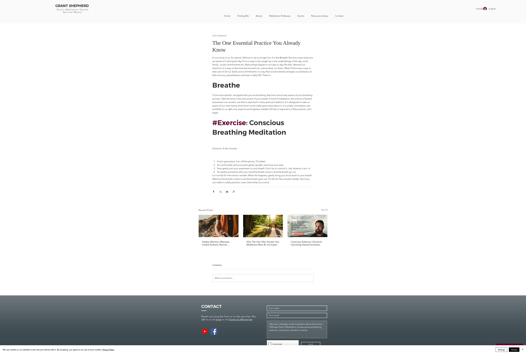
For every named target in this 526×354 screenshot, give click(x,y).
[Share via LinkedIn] (227, 191)
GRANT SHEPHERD (72, 6)
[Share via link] (233, 191)
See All (324, 209)
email (218, 319)
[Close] (522, 349)
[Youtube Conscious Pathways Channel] (204, 331)
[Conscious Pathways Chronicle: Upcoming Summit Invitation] (307, 226)
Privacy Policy (108, 349)
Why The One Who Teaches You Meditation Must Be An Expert (262, 243)
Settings (501, 349)
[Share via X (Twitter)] (220, 191)
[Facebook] (213, 331)
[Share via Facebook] (213, 191)
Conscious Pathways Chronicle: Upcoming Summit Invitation (306, 243)
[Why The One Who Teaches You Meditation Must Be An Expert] (263, 226)
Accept (514, 349)
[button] (480, 8)
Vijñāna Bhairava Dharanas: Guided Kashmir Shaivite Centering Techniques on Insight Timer (218, 243)
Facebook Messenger (240, 319)
